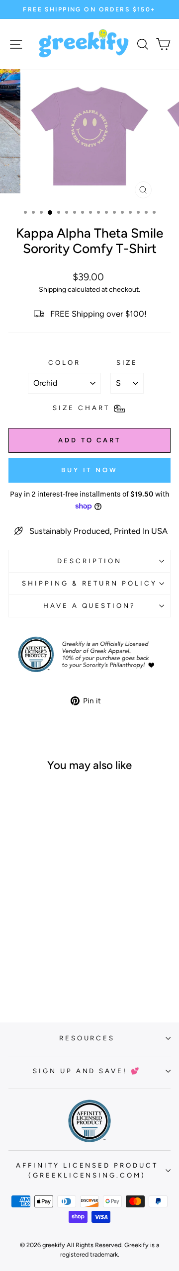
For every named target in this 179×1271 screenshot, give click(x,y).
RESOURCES (87, 1038)
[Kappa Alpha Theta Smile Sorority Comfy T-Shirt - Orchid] (16, 966)
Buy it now (89, 470)
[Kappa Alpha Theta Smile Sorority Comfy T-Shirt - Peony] (50, 966)
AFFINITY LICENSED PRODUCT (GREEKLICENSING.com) (87, 1170)
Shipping (52, 289)
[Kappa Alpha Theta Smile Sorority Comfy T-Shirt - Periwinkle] (62, 966)
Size (127, 362)
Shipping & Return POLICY (89, 583)
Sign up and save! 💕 (87, 1071)
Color (64, 362)
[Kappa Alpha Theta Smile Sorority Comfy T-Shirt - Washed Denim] (33, 975)
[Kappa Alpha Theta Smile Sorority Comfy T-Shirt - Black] (45, 975)
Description (89, 561)
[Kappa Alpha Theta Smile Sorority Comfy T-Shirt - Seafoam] (27, 966)
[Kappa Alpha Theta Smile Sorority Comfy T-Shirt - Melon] (39, 966)
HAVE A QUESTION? (89, 605)
